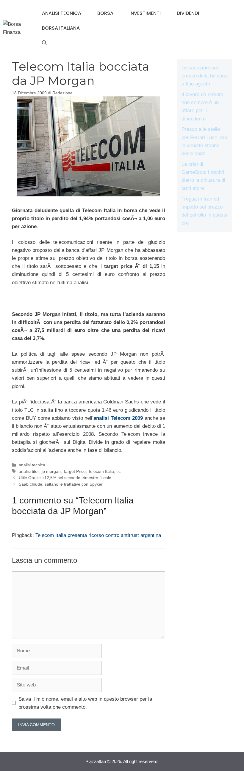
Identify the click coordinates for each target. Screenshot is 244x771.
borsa (105, 13)
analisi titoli (29, 471)
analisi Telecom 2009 (118, 418)
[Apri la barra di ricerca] (44, 43)
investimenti (145, 13)
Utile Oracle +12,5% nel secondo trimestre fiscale (65, 477)
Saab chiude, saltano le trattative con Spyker (61, 484)
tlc (118, 471)
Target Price (74, 471)
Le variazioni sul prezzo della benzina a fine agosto (204, 76)
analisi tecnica (61, 13)
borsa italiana (61, 28)
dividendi (188, 13)
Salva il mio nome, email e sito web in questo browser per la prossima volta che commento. (85, 703)
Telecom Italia (101, 471)
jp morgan (51, 471)
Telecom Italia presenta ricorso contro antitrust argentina (98, 535)
